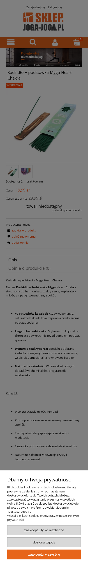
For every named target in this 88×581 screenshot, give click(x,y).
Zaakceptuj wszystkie (44, 554)
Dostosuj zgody (44, 542)
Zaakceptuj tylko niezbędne (44, 530)
